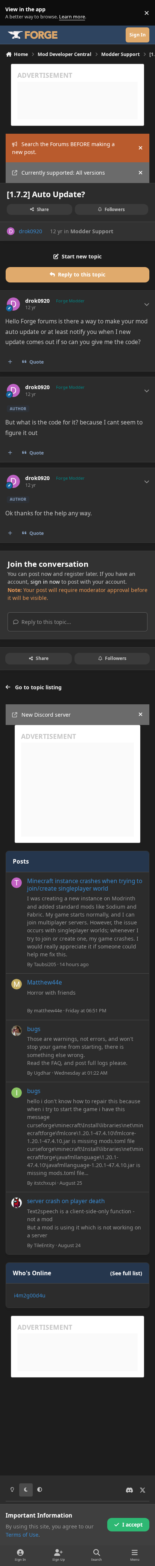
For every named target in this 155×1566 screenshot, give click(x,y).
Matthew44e (44, 982)
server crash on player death (66, 1201)
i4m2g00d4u (30, 1295)
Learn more (14, 13)
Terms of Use (22, 1534)
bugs (33, 1029)
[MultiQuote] (10, 362)
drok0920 (30, 231)
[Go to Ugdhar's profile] (16, 1030)
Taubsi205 (45, 964)
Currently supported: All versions (63, 172)
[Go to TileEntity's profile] (16, 1203)
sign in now (45, 581)
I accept (132, 1524)
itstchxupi (45, 1182)
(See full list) (126, 1273)
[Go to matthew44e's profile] (16, 984)
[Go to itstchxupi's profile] (16, 1092)
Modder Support (91, 231)
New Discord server (46, 714)
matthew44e (48, 1010)
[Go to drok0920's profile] (11, 231)
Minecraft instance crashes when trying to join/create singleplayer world (84, 884)
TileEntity (44, 1245)
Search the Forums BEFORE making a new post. (63, 148)
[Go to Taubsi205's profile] (16, 882)
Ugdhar (42, 1072)
